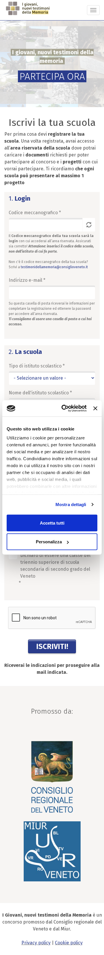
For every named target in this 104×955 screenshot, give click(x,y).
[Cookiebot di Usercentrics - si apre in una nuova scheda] (64, 408)
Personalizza (49, 541)
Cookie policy (69, 942)
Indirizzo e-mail (27, 280)
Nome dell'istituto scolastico (40, 393)
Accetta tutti (52, 522)
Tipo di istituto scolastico (37, 366)
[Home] (28, 8)
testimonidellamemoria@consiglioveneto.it (54, 267)
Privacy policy (36, 942)
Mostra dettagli (70, 504)
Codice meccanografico (35, 212)
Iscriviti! (52, 646)
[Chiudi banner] (95, 408)
